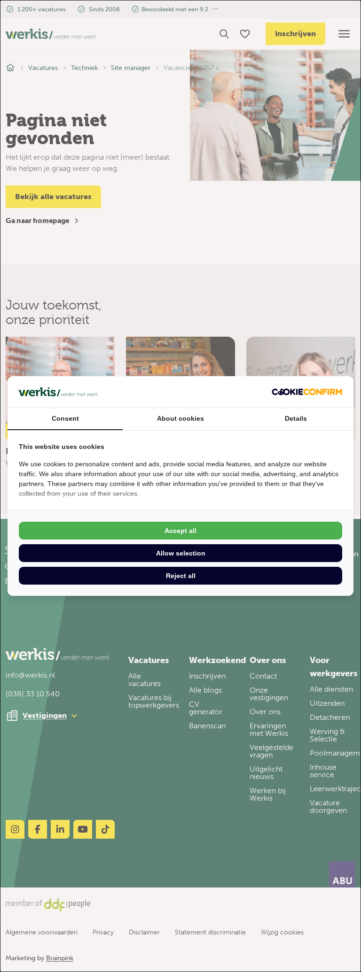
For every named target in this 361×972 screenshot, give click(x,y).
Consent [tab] (65, 418)
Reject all (181, 575)
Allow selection (180, 553)
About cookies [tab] (180, 418)
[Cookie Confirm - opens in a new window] (307, 391)
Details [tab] (296, 418)
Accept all (180, 530)
